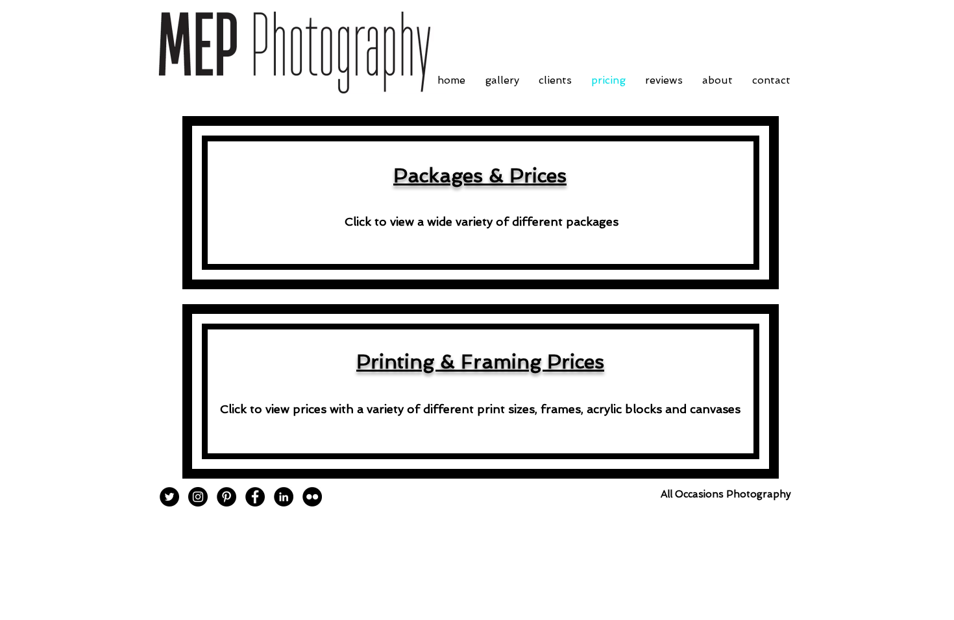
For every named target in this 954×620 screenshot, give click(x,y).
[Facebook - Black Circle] (255, 497)
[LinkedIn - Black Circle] (283, 497)
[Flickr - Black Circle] (312, 497)
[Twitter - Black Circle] (169, 497)
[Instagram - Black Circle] (198, 497)
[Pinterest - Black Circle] (226, 497)
